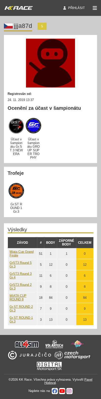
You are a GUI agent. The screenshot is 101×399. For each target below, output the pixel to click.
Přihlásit (76, 8)
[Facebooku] (55, 391)
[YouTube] (62, 391)
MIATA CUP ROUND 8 (18, 297)
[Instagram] (69, 391)
